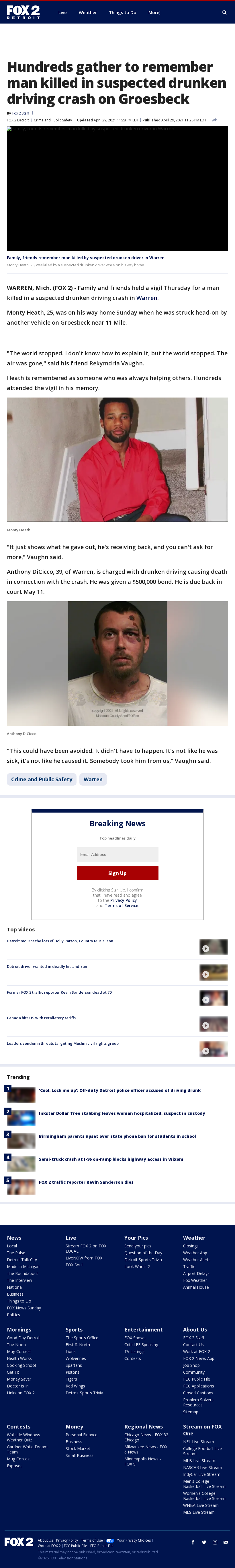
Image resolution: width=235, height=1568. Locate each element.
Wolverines (76, 1358)
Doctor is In (18, 1386)
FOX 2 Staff (193, 1337)
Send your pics (137, 1246)
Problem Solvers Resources (198, 1402)
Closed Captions (198, 1392)
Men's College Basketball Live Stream (204, 1483)
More (153, 12)
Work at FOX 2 (196, 1351)
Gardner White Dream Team (27, 1449)
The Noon (16, 1344)
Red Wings (75, 1386)
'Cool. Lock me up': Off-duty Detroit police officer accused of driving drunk (120, 1090)
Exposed (15, 1465)
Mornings (19, 1329)
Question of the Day (143, 1252)
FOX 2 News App (198, 1358)
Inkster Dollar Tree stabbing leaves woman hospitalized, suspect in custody (122, 1113)
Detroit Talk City (22, 1259)
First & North (78, 1344)
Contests (132, 1358)
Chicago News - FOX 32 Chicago (146, 1437)
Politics (13, 1314)
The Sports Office (82, 1337)
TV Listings (134, 1351)
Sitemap (190, 1411)
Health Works (19, 1358)
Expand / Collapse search (224, 12)
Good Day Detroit (23, 1337)
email (225, 1542)
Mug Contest (19, 1351)
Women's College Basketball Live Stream (204, 1496)
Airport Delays (196, 1273)
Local (12, 1246)
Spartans (74, 1365)
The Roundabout (22, 1273)
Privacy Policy (123, 900)
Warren (146, 298)
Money (74, 1426)
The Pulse (16, 1252)
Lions (71, 1351)
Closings (191, 1246)
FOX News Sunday (24, 1308)
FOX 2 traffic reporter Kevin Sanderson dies (86, 1182)
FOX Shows (135, 1337)
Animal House (196, 1287)
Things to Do (19, 1301)
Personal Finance (81, 1434)
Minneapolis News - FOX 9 (142, 1461)
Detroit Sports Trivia (143, 1259)
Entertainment (143, 1329)
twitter (204, 1542)
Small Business (79, 1455)
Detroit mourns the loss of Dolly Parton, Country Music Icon (60, 940)
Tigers (71, 1379)
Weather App (195, 1252)
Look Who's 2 (137, 1266)
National (15, 1287)
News (14, 1237)
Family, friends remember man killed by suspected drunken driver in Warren (85, 257)
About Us (195, 1329)
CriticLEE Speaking (141, 1344)
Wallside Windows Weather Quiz (23, 1437)
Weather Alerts (197, 1259)
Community (194, 1372)
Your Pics (136, 1237)
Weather (194, 1237)
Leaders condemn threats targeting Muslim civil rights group (63, 1043)
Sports (74, 1329)
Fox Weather (195, 1280)
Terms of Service (121, 905)
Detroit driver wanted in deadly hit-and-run (47, 966)
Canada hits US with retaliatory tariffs (41, 1017)
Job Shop (191, 1365)
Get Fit (13, 1372)
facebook (193, 1542)
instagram (215, 1542)
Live (71, 1237)
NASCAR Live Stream (202, 1467)
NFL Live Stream (198, 1441)
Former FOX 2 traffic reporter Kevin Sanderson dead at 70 (59, 992)
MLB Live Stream (199, 1460)
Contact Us (193, 1344)
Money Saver (19, 1379)
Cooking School (21, 1365)
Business (15, 1294)
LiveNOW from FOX (84, 1258)
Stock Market (78, 1448)
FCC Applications (198, 1386)
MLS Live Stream (199, 1512)
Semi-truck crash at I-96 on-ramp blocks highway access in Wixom (111, 1159)
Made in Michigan (23, 1266)
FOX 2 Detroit (18, 120)
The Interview (19, 1280)
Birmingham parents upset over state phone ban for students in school (117, 1136)
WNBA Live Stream (201, 1505)
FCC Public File (196, 1379)
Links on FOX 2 (21, 1392)
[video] (213, 947)
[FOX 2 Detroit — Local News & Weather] (26, 12)
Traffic (189, 1266)
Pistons (72, 1372)
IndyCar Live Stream (201, 1474)
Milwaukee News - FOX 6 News (145, 1449)
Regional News (143, 1426)
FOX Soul (74, 1264)
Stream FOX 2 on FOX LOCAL (86, 1248)
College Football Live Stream (202, 1451)
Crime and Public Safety (53, 120)
